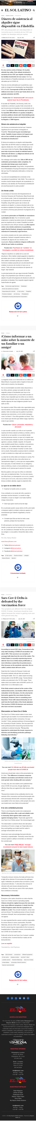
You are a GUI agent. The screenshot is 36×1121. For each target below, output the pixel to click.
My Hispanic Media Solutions (18, 1100)
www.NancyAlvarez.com (8, 541)
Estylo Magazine (18, 1090)
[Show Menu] (2, 10)
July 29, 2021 (20, 37)
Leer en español (6, 943)
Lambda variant (6, 959)
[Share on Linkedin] (25, 65)
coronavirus (17, 954)
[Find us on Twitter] (16, 998)
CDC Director (8, 954)
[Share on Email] (21, 65)
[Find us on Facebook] (8, 998)
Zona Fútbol (18, 1098)
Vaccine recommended (8, 965)
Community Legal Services (12, 286)
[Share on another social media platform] (33, 65)
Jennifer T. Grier (25, 957)
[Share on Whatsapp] (16, 65)
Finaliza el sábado (7, 294)
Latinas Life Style (18, 1092)
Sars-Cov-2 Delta (28, 959)
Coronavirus (9, 594)
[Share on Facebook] (8, 65)
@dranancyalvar (16, 548)
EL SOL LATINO (18, 10)
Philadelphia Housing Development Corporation (14, 296)
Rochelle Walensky (17, 959)
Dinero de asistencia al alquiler (10, 288)
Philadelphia (18, 15)
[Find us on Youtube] (20, 998)
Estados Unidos (9, 15)
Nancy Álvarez (6, 558)
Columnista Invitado (8, 351)
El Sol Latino (20, 291)
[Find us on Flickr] (24, 998)
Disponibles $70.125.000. (8, 291)
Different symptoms (27, 954)
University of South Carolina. (18, 962)
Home (2, 15)
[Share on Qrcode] (29, 65)
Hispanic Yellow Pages (18, 1096)
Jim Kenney (17, 294)
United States (5, 962)
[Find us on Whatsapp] (28, 998)
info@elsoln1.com (18, 1070)
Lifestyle (8, 333)
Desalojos (23, 286)
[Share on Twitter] (12, 65)
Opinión (14, 558)
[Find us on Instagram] (12, 998)
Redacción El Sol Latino (9, 37)
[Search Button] (34, 10)
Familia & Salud (18, 555)
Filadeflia (28, 291)
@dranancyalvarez (14, 545)
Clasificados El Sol (18, 1094)
